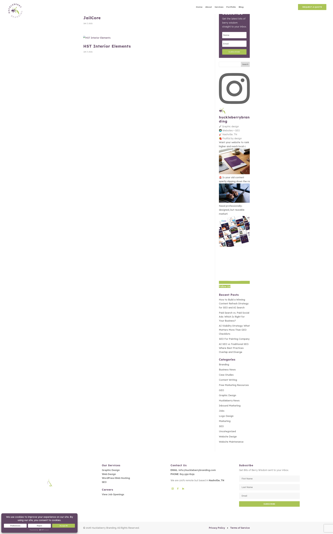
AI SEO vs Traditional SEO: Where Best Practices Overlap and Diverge (234, 348)
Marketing (224, 421)
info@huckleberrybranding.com (197, 470)
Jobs (221, 410)
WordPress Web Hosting (116, 478)
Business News (227, 369)
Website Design (228, 436)
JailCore (92, 17)
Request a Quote (312, 7)
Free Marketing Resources (234, 385)
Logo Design (226, 416)
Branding (224, 364)
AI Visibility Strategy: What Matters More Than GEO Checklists (234, 329)
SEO (221, 426)
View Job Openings (113, 494)
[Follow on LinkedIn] (183, 489)
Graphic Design (227, 395)
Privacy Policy (217, 527)
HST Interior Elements (107, 46)
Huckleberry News (229, 400)
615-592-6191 (187, 474)
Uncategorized (227, 431)
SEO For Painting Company (234, 338)
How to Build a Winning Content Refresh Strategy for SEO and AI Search (233, 303)
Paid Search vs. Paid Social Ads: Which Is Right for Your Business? (234, 316)
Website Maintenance (231, 441)
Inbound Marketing (230, 405)
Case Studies (226, 374)
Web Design (109, 474)
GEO (221, 390)
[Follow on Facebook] (178, 489)
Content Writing (228, 379)
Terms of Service (240, 527)
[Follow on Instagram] (173, 489)
